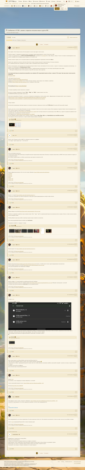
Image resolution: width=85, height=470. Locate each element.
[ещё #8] (76, 273)
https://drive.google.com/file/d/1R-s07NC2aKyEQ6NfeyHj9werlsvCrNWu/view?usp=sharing (28, 97)
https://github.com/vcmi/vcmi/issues (20, 82)
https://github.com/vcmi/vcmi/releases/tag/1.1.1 (26, 195)
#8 (67, 259)
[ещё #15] (76, 428)
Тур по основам (62, 9)
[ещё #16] (76, 449)
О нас (59, 461)
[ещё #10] (76, 290)
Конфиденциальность (68, 461)
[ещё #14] (76, 410)
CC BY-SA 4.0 (21, 462)
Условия (62, 461)
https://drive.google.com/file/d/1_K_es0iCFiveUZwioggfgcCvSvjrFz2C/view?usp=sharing (27, 98)
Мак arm (10, 174)
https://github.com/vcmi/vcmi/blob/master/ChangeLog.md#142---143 (44, 400)
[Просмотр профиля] (10, 48)
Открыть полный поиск (73, 37)
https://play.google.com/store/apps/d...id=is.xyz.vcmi (30, 211)
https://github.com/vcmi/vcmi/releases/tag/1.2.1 (26, 248)
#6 (67, 206)
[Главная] (11, 1)
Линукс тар (10, 180)
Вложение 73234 (11, 75)
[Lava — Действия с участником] (75, 135)
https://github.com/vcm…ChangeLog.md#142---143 (33, 383)
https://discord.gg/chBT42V (17, 385)
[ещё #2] (76, 144)
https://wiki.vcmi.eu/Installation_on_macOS (27, 111)
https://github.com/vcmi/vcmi (22, 79)
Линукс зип (10, 178)
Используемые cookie (77, 461)
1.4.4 (12, 421)
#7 (67, 244)
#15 (67, 414)
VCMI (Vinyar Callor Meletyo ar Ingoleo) (24, 3)
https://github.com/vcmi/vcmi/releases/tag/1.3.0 (26, 263)
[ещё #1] (76, 131)
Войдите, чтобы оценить (22, 40)
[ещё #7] (76, 255)
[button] (77, 1)
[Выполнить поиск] (68, 37)
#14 (68, 396)
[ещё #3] (76, 163)
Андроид (44, 55)
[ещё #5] (76, 203)
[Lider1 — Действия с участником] (75, 47)
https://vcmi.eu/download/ (21, 86)
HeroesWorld (6, 3)
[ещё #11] (76, 351)
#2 (67, 134)
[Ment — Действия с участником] (75, 396)
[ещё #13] (76, 392)
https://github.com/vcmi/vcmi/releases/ (41, 172)
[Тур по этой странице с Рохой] (66, 1)
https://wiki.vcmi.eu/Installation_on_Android (26, 114)
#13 (68, 374)
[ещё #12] (76, 370)
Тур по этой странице (57, 9)
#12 (68, 355)
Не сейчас (65, 9)
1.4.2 (18, 360)
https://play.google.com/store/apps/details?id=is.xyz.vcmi (41, 282)
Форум (10, 3)
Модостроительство (15, 3)
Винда (9, 177)
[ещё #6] (76, 240)
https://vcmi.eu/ (17, 78)
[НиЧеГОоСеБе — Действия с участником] (75, 434)
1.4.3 (12, 379)
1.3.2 (13, 299)
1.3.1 (16, 281)
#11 (67, 294)
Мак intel (10, 176)
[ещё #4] (76, 186)
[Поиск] (64, 1)
